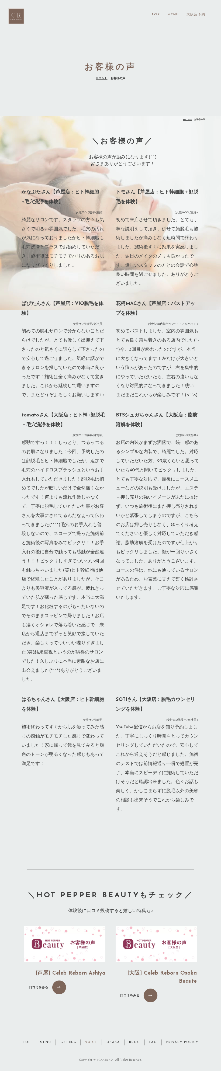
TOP (155, 14)
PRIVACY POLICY (182, 1042)
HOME (102, 78)
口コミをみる (38, 987)
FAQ (153, 1042)
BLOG (134, 1042)
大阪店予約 (196, 14)
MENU (173, 14)
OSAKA (113, 1042)
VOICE (91, 1042)
